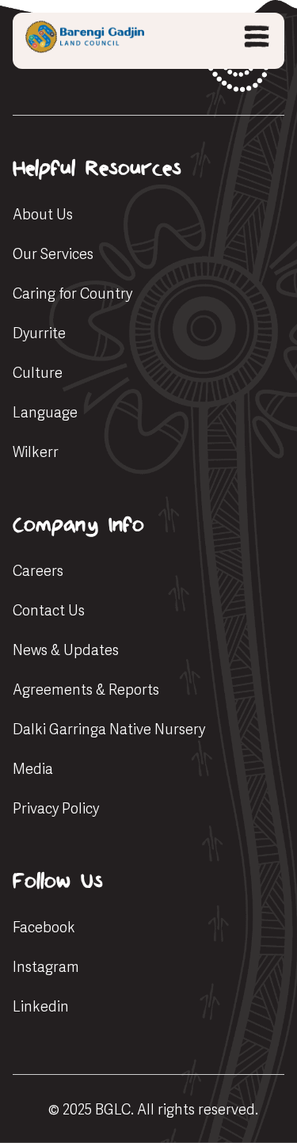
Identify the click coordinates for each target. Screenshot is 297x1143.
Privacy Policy (56, 808)
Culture (38, 373)
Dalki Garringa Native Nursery (109, 729)
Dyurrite (39, 333)
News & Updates (66, 650)
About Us (43, 214)
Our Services (53, 254)
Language (45, 412)
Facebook (44, 927)
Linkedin (41, 1006)
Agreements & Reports (86, 689)
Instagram (46, 967)
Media (33, 769)
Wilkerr (36, 452)
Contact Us (49, 610)
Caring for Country (72, 293)
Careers (38, 571)
